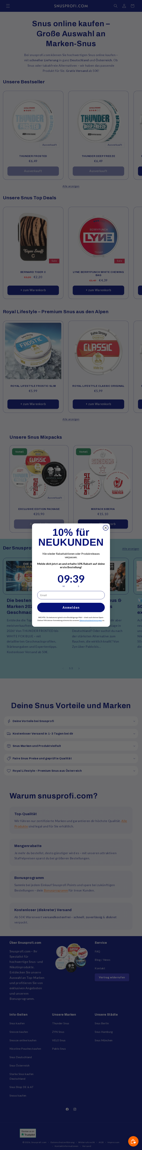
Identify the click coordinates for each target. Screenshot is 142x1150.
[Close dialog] (105, 527)
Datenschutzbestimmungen (90, 620)
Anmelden (71, 607)
